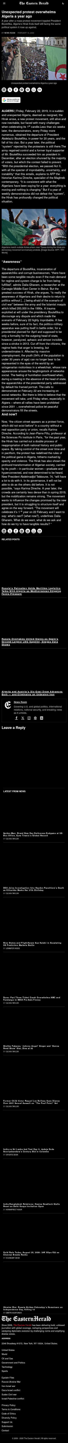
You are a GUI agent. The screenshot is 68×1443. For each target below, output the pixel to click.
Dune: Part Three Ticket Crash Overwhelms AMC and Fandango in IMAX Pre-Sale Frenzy (31, 998)
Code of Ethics (9, 1413)
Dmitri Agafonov (14, 1313)
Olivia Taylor (12, 839)
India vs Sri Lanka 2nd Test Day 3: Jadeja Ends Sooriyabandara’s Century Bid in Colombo (28, 1150)
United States (8, 1350)
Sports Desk (12, 1155)
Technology (7, 1366)
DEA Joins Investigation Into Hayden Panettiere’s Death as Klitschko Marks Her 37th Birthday (33, 889)
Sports (5, 1371)
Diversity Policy (9, 1417)
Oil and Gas (7, 1358)
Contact (5, 1430)
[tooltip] (4, 90)
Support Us (7, 1422)
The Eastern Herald (22, 1325)
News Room (9, 33)
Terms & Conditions (11, 1409)
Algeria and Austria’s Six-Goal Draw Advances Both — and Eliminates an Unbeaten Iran (32, 693)
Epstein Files (8, 1377)
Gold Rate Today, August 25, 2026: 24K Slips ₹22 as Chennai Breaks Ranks (31, 1253)
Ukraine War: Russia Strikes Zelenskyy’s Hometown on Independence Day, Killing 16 (33, 1308)
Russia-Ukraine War (11, 1381)
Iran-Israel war (8, 1386)
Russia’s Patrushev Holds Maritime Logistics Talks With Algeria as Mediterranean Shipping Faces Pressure (31, 591)
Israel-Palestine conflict (13, 1398)
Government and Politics (13, 1362)
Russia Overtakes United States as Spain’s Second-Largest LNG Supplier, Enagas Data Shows (30, 641)
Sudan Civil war (9, 1394)
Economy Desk (13, 1258)
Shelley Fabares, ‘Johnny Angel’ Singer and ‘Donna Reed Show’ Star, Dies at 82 (31, 1047)
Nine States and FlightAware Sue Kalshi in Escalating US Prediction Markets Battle (32, 944)
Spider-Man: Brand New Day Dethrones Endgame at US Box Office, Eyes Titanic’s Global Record (33, 834)
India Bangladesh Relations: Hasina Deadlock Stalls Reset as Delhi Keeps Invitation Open (31, 1205)
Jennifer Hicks (13, 948)
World (4, 1354)
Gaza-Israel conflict (11, 1390)
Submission (7, 1426)
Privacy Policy (9, 1405)
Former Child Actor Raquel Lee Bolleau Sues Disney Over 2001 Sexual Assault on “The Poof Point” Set (31, 1102)
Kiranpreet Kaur (14, 1209)
